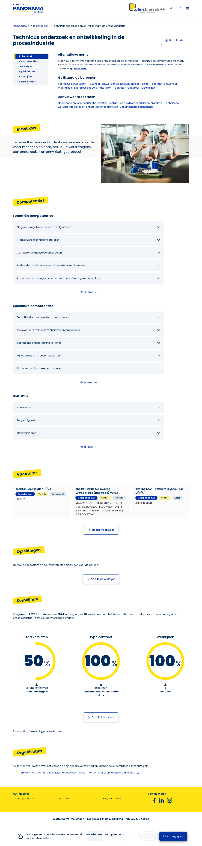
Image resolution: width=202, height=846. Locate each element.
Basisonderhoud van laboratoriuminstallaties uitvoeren (51, 265)
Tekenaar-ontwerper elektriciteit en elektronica (118, 84)
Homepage (20, 26)
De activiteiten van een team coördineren (43, 317)
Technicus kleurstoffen (72, 84)
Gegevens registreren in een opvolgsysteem (44, 227)
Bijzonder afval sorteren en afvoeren (39, 368)
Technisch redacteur (126, 88)
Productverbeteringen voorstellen (38, 240)
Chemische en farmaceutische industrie (82, 103)
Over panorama (25, 798)
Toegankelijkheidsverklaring (105, 819)
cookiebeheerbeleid (38, 838)
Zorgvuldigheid (26, 420)
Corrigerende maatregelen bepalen (39, 252)
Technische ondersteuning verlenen (39, 343)
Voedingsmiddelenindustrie (136, 107)
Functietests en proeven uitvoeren (38, 355)
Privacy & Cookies (137, 819)
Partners (64, 798)
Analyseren (24, 407)
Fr (172, 14)
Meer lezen (80, 68)
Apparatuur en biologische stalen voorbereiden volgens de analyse (58, 278)
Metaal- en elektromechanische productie (136, 103)
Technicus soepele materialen (92, 88)
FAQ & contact (112, 798)
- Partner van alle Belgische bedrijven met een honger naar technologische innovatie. (79, 772)
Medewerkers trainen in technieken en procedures (48, 330)
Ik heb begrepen (173, 836)
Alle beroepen (39, 26)
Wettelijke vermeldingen (68, 819)
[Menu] (187, 8)
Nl (170, 8)
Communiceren (26, 433)
